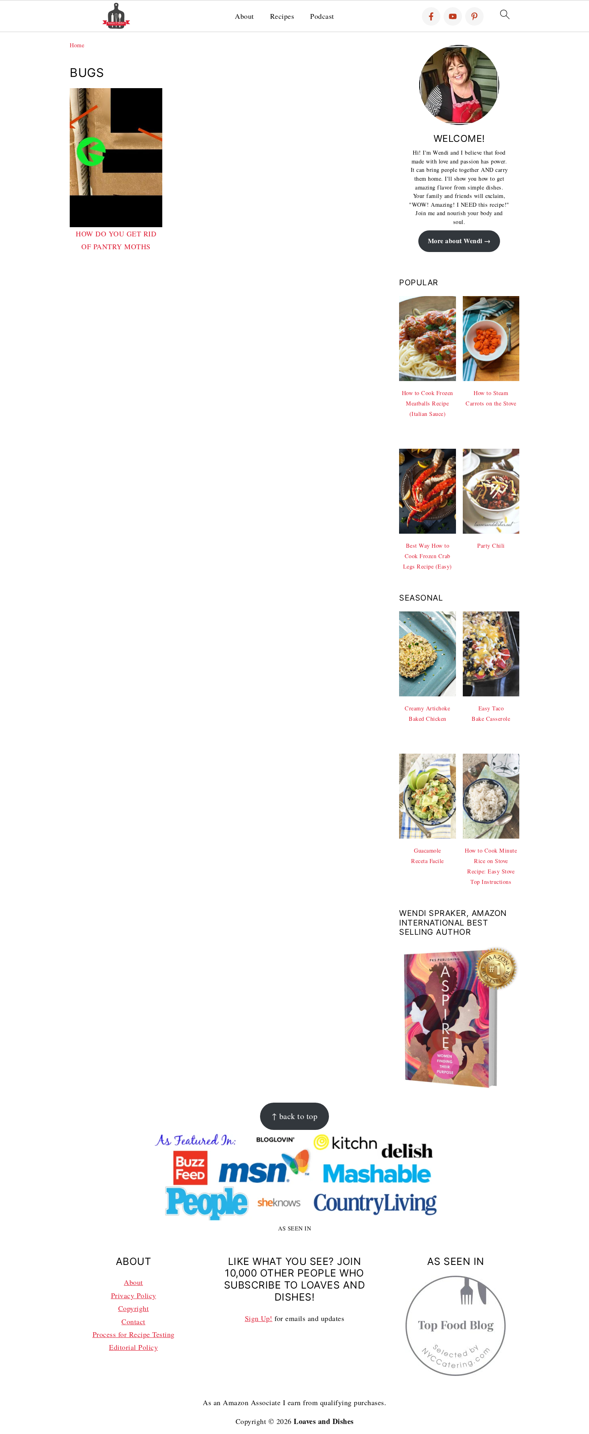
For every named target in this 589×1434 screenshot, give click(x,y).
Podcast (322, 16)
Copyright (133, 1308)
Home (77, 45)
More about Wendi (455, 241)
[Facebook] (431, 16)
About (244, 16)
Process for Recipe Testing (134, 1334)
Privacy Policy (133, 1295)
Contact (133, 1321)
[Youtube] (453, 16)
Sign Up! (258, 1318)
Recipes (282, 16)
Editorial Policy (133, 1347)
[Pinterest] (474, 16)
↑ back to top (295, 1116)
